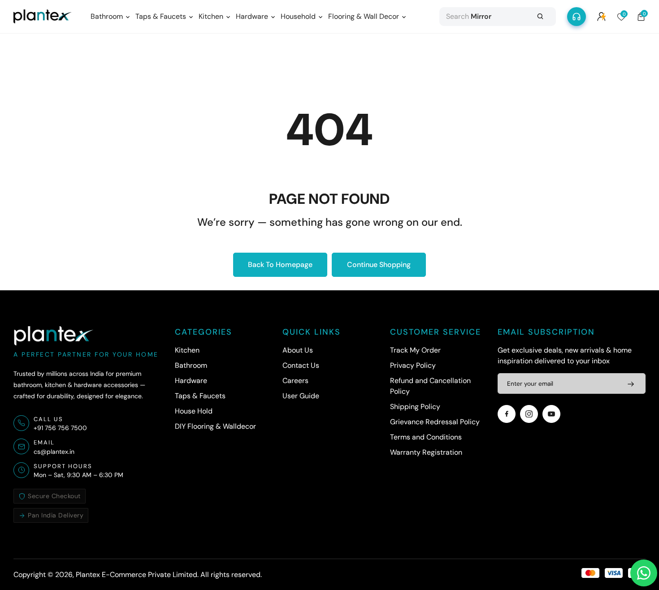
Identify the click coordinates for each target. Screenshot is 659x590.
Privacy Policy (413, 365)
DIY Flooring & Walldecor (215, 426)
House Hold (193, 411)
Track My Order (415, 350)
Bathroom (191, 365)
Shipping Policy (415, 406)
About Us (297, 350)
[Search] (540, 17)
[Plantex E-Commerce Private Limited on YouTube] (551, 414)
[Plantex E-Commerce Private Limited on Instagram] (529, 414)
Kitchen (187, 350)
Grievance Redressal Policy (435, 421)
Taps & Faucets (200, 396)
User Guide (300, 396)
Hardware (191, 380)
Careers (295, 380)
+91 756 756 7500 (60, 428)
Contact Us (300, 365)
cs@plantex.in (54, 452)
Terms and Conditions (426, 437)
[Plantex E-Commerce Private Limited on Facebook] (507, 414)
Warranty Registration (426, 452)
